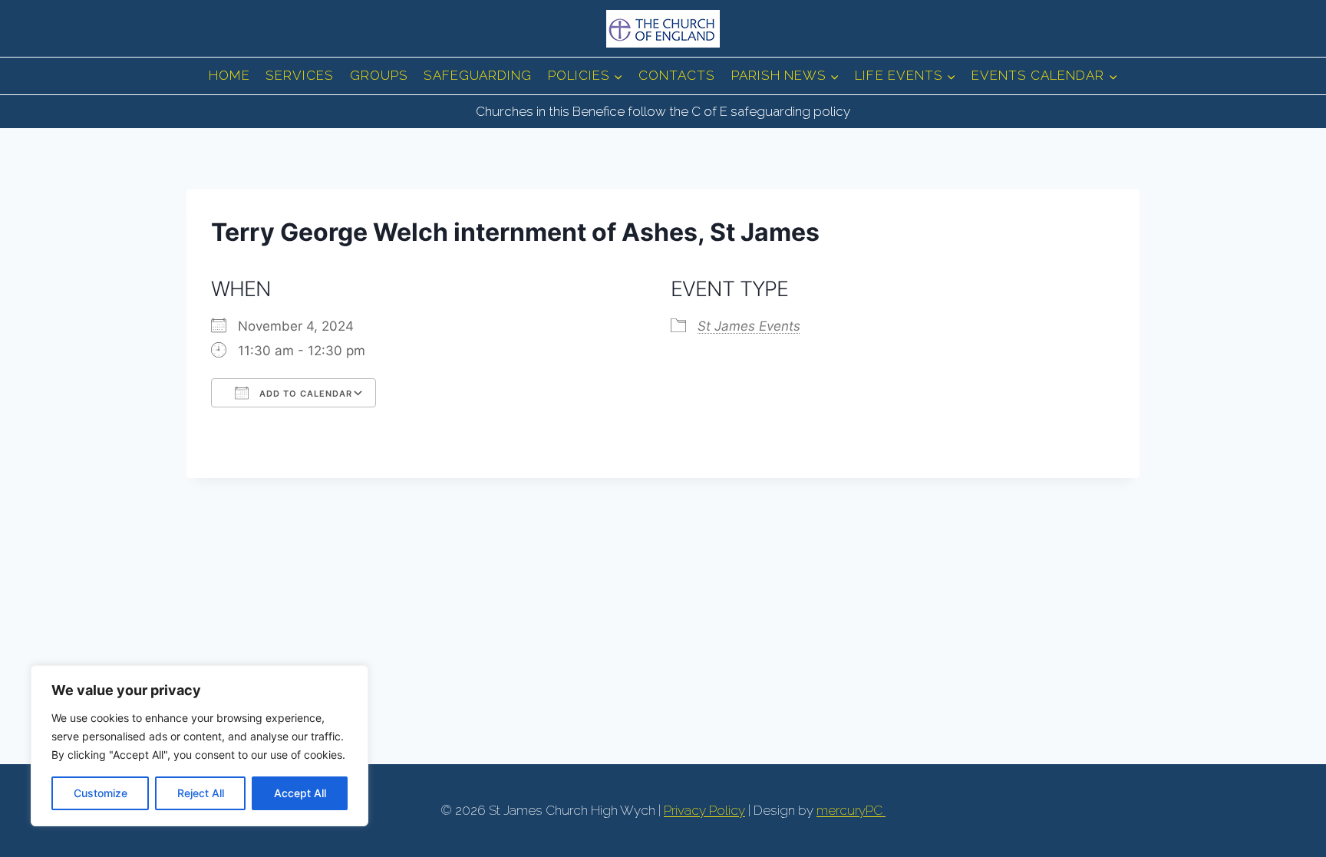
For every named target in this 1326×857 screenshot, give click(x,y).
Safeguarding (478, 75)
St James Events (749, 326)
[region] (199, 745)
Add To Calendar (304, 393)
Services (300, 75)
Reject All (200, 792)
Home (229, 75)
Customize (100, 792)
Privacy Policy (704, 810)
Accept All (300, 792)
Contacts (676, 75)
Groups (379, 75)
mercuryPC (851, 810)
